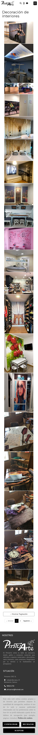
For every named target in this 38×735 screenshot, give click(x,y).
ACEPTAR (19, 730)
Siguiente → (27, 621)
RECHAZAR (28, 724)
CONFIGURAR (10, 724)
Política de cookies (25, 718)
